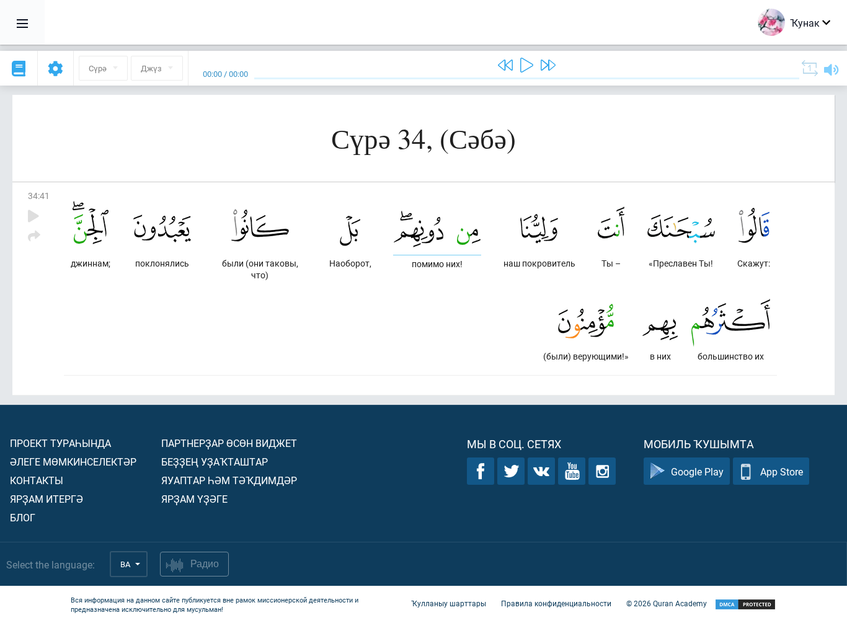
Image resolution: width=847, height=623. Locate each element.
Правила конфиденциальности (556, 603)
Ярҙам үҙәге (194, 498)
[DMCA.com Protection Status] (745, 604)
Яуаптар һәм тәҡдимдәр (229, 480)
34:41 (39, 195)
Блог (22, 517)
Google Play (697, 471)
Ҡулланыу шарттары (448, 603)
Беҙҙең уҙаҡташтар (214, 461)
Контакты (36, 480)
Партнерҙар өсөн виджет (229, 442)
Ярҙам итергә (46, 498)
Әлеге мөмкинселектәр (73, 461)
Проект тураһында (60, 442)
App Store (781, 471)
